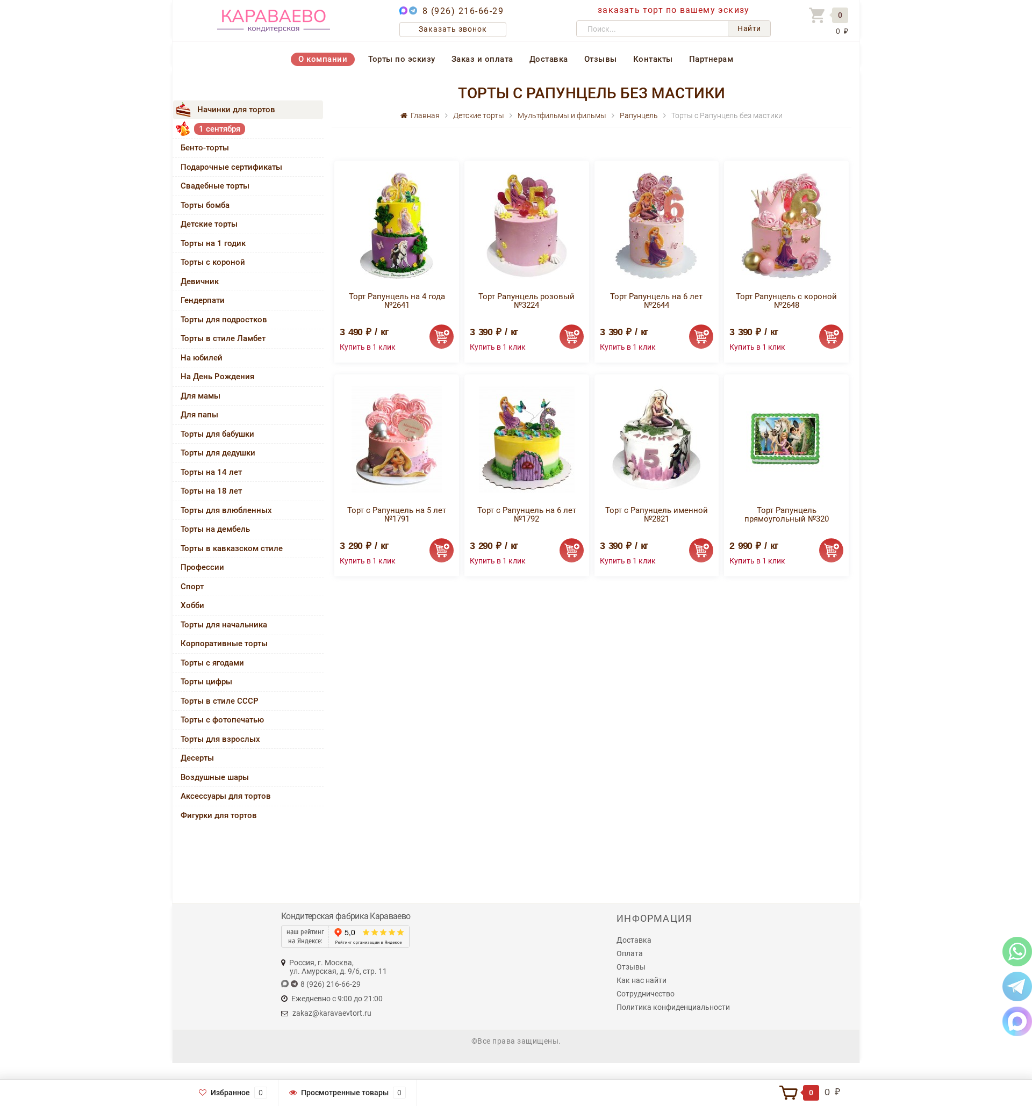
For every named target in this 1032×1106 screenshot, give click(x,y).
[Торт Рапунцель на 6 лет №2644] (656, 225)
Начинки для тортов (236, 109)
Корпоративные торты (224, 643)
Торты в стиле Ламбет (223, 338)
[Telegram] (1017, 986)
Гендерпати (203, 300)
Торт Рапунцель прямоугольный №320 (786, 514)
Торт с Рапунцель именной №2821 (656, 514)
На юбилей (202, 358)
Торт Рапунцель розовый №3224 (526, 301)
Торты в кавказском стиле (232, 548)
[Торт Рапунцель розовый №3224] (526, 225)
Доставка (548, 59)
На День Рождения (217, 376)
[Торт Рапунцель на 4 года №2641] (396, 225)
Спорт (192, 586)
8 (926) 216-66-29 (463, 11)
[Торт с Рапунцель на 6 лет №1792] (527, 438)
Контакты (653, 59)
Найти (749, 28)
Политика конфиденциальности (673, 1007)
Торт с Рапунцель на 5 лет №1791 (396, 514)
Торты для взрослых (220, 739)
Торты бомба (205, 205)
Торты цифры (206, 681)
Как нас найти (641, 980)
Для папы (199, 415)
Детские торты (209, 224)
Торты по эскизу (401, 59)
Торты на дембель (215, 529)
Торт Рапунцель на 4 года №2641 (397, 301)
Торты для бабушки (217, 434)
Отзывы (600, 59)
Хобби (192, 605)
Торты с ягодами (212, 663)
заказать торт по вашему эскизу (673, 10)
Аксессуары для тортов (226, 796)
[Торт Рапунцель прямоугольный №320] (786, 438)
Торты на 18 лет (211, 491)
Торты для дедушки (218, 453)
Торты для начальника (224, 625)
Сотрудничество (646, 993)
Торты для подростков (224, 319)
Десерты (197, 758)
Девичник (200, 281)
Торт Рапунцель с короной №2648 (786, 301)
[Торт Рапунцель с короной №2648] (786, 225)
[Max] (1017, 1021)
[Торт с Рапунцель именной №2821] (656, 438)
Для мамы (200, 396)
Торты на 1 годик (213, 243)
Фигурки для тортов (219, 815)
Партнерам (711, 59)
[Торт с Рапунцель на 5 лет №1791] (397, 438)
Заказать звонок (453, 29)
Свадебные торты (215, 186)
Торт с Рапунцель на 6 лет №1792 (526, 514)
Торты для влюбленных (226, 510)
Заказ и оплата (482, 59)
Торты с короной (213, 262)
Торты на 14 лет (211, 472)
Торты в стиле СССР (220, 701)
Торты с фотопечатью (222, 720)
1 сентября (219, 129)
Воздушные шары (215, 777)
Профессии (202, 567)
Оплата (630, 953)
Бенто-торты (205, 148)
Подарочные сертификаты (231, 167)
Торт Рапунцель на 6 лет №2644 (656, 301)
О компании (322, 59)
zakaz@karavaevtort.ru (331, 1013)
